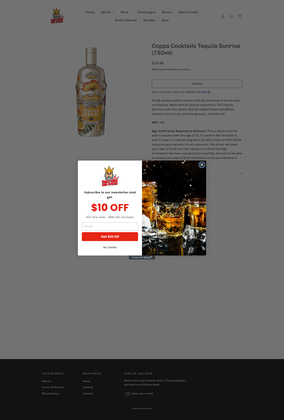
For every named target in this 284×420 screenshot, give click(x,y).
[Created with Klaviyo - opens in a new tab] (142, 257)
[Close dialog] (202, 165)
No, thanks (110, 247)
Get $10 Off (110, 236)
